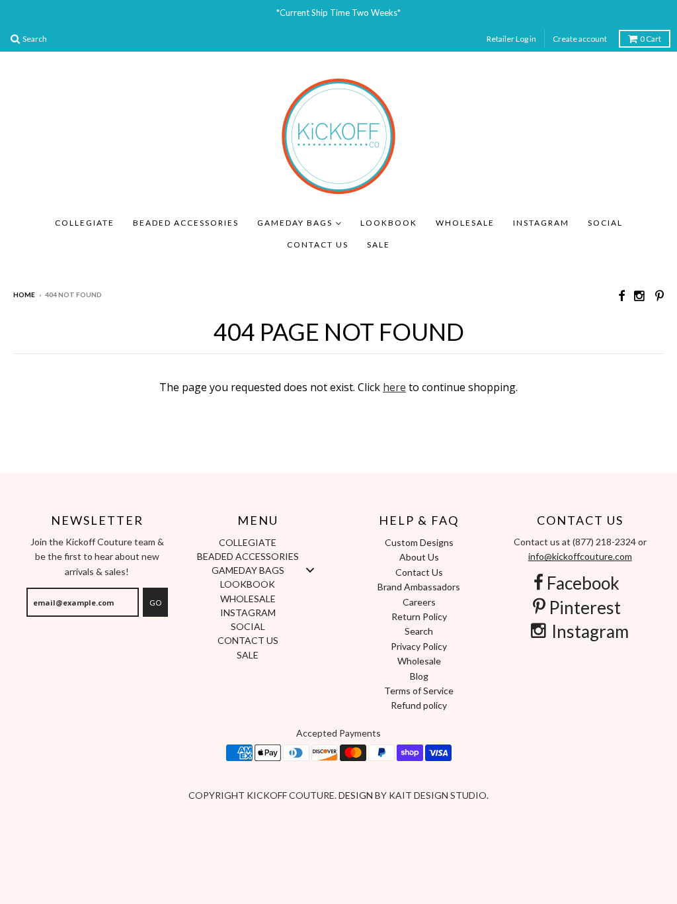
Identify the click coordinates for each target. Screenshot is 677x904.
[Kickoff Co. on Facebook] (621, 295)
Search (419, 631)
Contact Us (419, 572)
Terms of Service (419, 690)
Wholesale (419, 660)
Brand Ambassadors (419, 586)
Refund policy (419, 705)
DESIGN (356, 795)
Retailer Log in (511, 39)
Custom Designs (419, 542)
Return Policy (419, 616)
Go (155, 602)
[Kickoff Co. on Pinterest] (659, 295)
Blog (419, 676)
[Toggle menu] (310, 570)
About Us (419, 557)
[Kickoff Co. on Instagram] (640, 295)
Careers (419, 602)
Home (24, 294)
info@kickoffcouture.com (580, 556)
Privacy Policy (419, 646)
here (394, 387)
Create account (580, 39)
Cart (650, 39)
